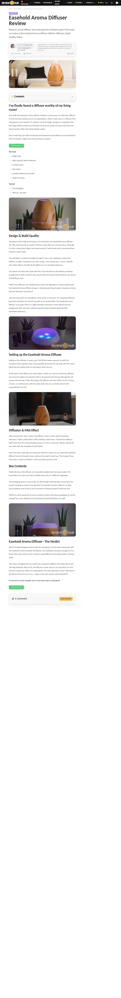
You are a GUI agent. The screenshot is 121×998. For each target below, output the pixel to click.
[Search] (111, 3)
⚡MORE (78, 3)
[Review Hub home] (10, 2)
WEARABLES (47, 3)
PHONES (37, 3)
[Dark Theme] (117, 2)
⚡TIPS (100, 3)
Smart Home (17, 9)
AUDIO (69, 3)
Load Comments (66, 599)
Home (10, 9)
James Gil (23, 50)
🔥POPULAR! (24, 3)
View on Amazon (16, 145)
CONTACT (89, 3)
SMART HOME (57, 3)
